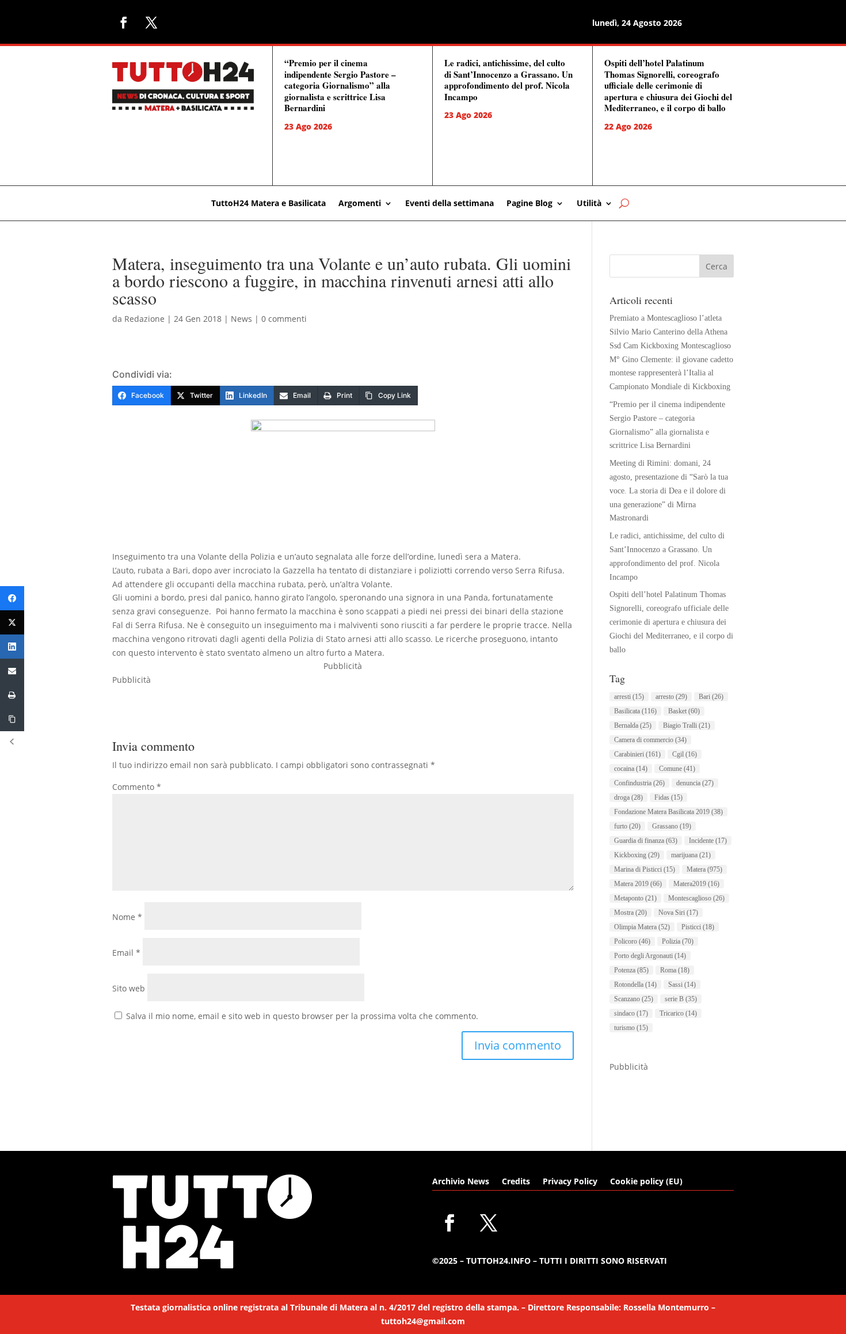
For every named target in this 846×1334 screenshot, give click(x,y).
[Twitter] (12, 622)
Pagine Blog (529, 203)
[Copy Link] (12, 719)
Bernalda (632, 725)
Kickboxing (637, 855)
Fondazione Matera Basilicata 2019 (668, 812)
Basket (684, 711)
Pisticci (697, 927)
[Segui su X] (151, 22)
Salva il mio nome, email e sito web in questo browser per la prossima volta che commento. (302, 1015)
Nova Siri (678, 913)
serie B (681, 999)
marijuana (691, 855)
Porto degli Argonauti (650, 956)
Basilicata (635, 711)
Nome (127, 916)
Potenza (631, 970)
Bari (711, 697)
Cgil (684, 754)
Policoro (632, 941)
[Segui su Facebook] (123, 22)
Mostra (630, 913)
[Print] (12, 695)
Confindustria (639, 783)
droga (628, 797)
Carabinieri (637, 754)
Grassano (671, 826)
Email (126, 952)
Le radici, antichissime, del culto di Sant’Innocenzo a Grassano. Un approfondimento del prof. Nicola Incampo (508, 79)
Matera (704, 869)
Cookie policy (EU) (646, 1182)
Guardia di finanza (645, 841)
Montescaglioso (696, 898)
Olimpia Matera (642, 927)
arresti (629, 697)
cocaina (630, 769)
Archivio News (460, 1182)
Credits (516, 1182)
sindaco (631, 1013)
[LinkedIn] (12, 646)
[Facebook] (12, 598)
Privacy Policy (570, 1182)
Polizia (677, 941)
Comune (677, 769)
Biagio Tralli (686, 725)
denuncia (695, 783)
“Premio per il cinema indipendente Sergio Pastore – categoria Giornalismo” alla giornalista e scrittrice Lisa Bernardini (340, 85)
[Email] (12, 671)
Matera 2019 (638, 884)
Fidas (668, 797)
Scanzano (633, 999)
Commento (136, 786)
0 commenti (284, 318)
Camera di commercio (650, 740)
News (241, 318)
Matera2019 (696, 884)
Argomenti (359, 203)
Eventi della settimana (449, 203)
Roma (674, 970)
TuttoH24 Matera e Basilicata (268, 203)
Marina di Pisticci (644, 869)
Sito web (128, 988)
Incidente (708, 841)
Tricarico (678, 1013)
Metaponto (635, 898)
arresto (671, 697)
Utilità (589, 203)
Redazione (144, 318)
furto (627, 826)
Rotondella (635, 984)
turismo (631, 1028)
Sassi (682, 984)
